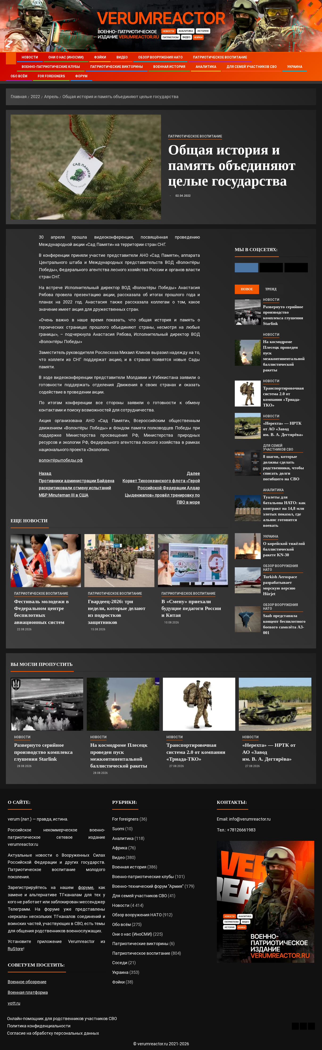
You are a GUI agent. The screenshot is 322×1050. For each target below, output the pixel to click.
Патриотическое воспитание (220, 57)
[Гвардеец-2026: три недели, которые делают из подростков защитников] (119, 560)
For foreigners (51, 76)
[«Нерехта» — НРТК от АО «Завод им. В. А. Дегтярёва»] (248, 426)
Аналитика (206, 67)
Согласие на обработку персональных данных (53, 1033)
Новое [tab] (247, 289)
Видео (122, 57)
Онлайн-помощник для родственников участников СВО (62, 1018)
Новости (30, 57)
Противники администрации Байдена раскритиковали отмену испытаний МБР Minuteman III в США (76, 484)
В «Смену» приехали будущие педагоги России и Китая (191, 608)
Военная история (169, 67)
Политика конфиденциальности (38, 1025)
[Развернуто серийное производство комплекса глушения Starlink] (248, 312)
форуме (85, 887)
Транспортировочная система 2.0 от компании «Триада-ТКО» (195, 752)
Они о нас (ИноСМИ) (66, 57)
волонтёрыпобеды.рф (61, 460)
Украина (294, 67)
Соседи (119, 962)
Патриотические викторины (116, 67)
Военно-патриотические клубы (51, 67)
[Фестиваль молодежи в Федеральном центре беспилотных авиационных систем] (46, 560)
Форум (81, 76)
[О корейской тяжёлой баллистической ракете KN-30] (248, 546)
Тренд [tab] (271, 289)
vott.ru (14, 1003)
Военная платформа (28, 992)
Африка (119, 847)
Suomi (118, 828)
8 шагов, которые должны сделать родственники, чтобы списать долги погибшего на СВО (283, 467)
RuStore (15, 948)
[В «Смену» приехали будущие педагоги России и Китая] (193, 560)
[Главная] (11, 58)
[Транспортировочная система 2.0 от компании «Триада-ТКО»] (248, 394)
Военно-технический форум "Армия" (148, 886)
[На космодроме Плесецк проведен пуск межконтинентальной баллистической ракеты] (248, 353)
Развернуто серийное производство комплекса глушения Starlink (43, 752)
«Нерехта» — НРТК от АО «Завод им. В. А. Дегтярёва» (283, 429)
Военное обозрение (27, 981)
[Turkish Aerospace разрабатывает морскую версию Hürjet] (248, 580)
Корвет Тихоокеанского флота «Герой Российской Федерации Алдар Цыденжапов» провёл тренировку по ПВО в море (161, 488)
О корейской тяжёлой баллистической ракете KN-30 (284, 549)
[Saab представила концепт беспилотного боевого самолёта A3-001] (248, 619)
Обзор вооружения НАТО (160, 57)
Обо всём (19, 76)
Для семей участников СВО (252, 67)
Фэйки (100, 57)
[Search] (312, 66)
